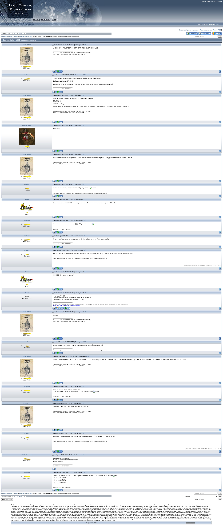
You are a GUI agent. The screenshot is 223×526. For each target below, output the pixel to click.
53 (85, 312)
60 (84, 472)
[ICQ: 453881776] (67, 308)
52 (85, 293)
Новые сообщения (185, 30)
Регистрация (46, 19)
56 (83, 386)
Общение (22, 36)
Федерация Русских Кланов (9, 36)
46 (83, 184)
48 (84, 220)
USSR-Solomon (27, 455)
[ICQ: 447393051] (59, 151)
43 (83, 95)
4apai (27, 293)
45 (83, 154)
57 (83, 403)
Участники (195, 30)
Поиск (215, 30)
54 (85, 342)
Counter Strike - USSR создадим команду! (45, 36)
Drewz (27, 199)
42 (85, 75)
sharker (26, 184)
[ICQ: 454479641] (59, 71)
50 (84, 250)
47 (84, 199)
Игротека (28, 36)
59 (83, 455)
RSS (217, 24)
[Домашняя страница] (60, 308)
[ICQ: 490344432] (59, 217)
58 (83, 433)
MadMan (27, 75)
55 (88, 356)
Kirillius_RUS (26, 125)
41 (85, 45)
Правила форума (206, 30)
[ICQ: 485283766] (59, 92)
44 (83, 125)
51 (85, 272)
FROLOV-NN (27, 45)
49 (84, 236)
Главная (36, 19)
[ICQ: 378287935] (59, 196)
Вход (53, 19)
